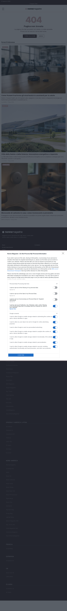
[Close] (63, 253)
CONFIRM (21, 355)
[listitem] (33, 284)
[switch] (55, 287)
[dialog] (33, 305)
